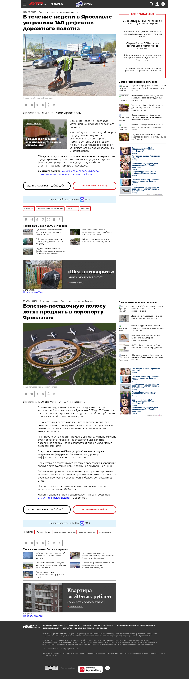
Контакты (67, 628)
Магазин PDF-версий (103, 625)
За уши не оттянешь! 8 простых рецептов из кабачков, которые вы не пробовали (148, 136)
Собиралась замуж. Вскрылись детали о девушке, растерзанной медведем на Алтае (146, 117)
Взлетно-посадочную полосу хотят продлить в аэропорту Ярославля (142, 69)
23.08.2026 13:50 (30, 301)
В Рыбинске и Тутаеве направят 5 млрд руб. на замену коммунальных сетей (142, 34)
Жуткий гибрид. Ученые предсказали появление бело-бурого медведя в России (148, 88)
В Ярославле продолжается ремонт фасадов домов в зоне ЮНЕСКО (49, 241)
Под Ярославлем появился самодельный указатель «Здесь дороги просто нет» (96, 232)
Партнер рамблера (68, 668)
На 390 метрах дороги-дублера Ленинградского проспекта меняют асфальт (68, 173)
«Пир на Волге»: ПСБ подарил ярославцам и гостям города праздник (142, 46)
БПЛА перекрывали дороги (55, 497)
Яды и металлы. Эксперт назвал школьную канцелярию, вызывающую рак (146, 337)
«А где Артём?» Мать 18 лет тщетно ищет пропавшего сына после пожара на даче (147, 308)
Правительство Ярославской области (40, 387)
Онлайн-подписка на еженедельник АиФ (136, 625)
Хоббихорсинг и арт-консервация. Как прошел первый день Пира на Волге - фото (142, 58)
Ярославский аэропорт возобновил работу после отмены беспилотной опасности (98, 555)
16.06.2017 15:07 (29, 12)
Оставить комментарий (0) (94, 509)
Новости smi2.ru (33, 292)
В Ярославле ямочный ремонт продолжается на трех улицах (96, 240)
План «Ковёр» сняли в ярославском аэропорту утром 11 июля (51, 574)
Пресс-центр (73, 625)
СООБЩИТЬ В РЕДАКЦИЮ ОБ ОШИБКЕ (91, 628)
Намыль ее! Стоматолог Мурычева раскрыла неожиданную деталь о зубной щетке (147, 97)
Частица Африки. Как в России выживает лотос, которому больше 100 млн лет (147, 328)
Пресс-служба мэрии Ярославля (38, 98)
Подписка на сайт (51, 628)
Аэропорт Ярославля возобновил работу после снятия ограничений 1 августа (98, 565)
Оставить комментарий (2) (95, 186)
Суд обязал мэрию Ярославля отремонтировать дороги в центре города (49, 232)
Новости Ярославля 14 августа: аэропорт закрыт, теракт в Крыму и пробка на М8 (51, 565)
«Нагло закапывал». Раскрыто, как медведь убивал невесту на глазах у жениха (147, 357)
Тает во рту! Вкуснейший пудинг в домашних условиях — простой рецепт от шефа (147, 107)
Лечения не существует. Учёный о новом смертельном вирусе (146, 317)
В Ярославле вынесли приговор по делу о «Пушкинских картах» (142, 22)
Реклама (87, 625)
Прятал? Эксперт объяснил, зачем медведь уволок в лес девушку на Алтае (147, 127)
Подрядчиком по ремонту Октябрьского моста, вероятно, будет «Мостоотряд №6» (50, 251)
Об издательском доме (54, 625)
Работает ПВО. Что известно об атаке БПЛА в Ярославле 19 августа (50, 555)
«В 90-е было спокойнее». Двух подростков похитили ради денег (147, 346)
